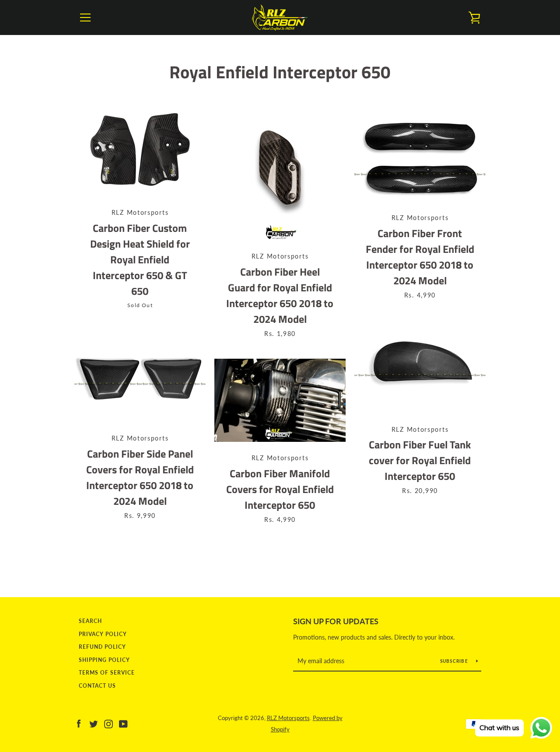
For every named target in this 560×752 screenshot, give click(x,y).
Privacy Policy (103, 634)
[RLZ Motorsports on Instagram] (108, 723)
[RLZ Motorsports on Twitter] (93, 723)
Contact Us (97, 685)
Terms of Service (107, 672)
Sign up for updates (335, 621)
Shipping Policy (104, 660)
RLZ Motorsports (288, 717)
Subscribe (455, 661)
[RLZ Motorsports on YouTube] (123, 723)
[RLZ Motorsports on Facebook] (78, 723)
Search (90, 621)
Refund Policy (102, 647)
